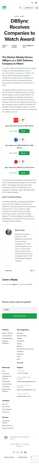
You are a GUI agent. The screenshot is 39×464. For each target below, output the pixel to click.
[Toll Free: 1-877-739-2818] (32, 2)
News (22, 16)
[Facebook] (13, 452)
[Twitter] (17, 452)
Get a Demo (13, 131)
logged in (14, 284)
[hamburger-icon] (37, 8)
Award (16, 16)
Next (32, 270)
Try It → (24, 131)
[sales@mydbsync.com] (36, 2)
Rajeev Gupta (14, 46)
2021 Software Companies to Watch (18, 73)
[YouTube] (25, 452)
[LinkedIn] (21, 452)
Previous (8, 270)
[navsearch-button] (20, 7)
